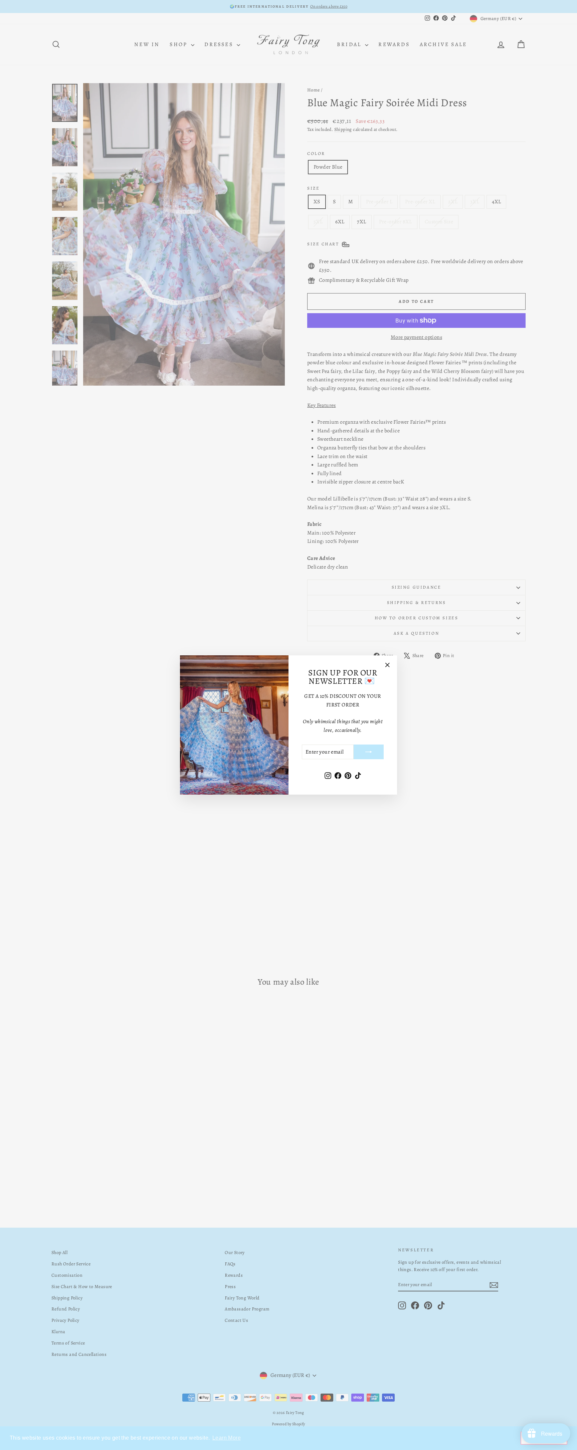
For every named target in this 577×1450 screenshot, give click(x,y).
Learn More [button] (226, 1438)
